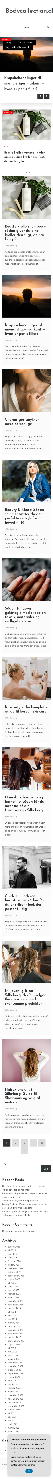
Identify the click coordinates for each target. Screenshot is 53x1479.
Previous (40, 95)
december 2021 (15, 1394)
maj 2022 (12, 1383)
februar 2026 (14, 1260)
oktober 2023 (14, 1336)
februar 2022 (14, 1386)
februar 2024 (14, 1325)
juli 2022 (12, 1379)
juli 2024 (12, 1310)
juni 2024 (12, 1314)
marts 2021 (13, 1426)
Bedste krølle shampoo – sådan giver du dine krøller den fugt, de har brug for (24, 156)
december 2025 (15, 1267)
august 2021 (14, 1408)
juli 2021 (12, 1412)
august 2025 (14, 1278)
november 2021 (15, 1397)
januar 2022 (13, 1390)
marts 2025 (13, 1289)
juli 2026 (12, 1249)
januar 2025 (13, 1296)
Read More (17, 99)
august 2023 (14, 1343)
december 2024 (15, 1299)
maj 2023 (12, 1350)
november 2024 (15, 1303)
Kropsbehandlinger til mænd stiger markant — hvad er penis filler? (25, 328)
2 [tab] (26, 171)
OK (29, 1471)
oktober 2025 (14, 1271)
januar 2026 (13, 1263)
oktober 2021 (14, 1401)
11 (42, 1141)
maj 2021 (12, 1419)
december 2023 (15, 1328)
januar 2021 (13, 1430)
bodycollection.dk (20, 52)
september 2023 (16, 1339)
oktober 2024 (14, 1307)
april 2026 (13, 1256)
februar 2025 (14, 1292)
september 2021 (16, 1405)
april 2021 (13, 1423)
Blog (8, 47)
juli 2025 (12, 1281)
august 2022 (14, 1376)
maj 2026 (12, 1252)
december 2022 (15, 1361)
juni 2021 (12, 1415)
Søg (4, 1162)
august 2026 (14, 1245)
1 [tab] (23, 171)
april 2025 (13, 1285)
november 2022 (15, 1365)
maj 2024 (12, 1318)
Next (46, 95)
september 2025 (16, 1274)
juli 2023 (12, 1347)
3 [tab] (29, 171)
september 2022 (16, 1372)
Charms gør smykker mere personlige (20, 1199)
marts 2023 (13, 1354)
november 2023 (15, 1332)
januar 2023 (13, 1357)
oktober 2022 (14, 1368)
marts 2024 (13, 1321)
